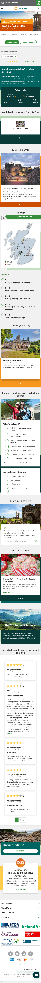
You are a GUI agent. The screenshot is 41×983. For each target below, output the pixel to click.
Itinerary (15, 34)
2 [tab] (19, 204)
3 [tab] (22, 598)
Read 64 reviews (28, 61)
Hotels (23, 34)
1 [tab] (19, 137)
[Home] (20, 8)
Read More (7, 592)
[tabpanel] (20, 126)
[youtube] (17, 953)
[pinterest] (30, 953)
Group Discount (20, 129)
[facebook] (10, 953)
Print (3, 218)
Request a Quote (28, 42)
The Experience (35, 34)
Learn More (20, 890)
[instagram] (23, 953)
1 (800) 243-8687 (11, 2)
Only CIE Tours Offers (20, 870)
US (20, 964)
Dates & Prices (12, 42)
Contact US (20, 851)
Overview (4, 34)
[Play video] (20, 619)
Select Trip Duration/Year (9, 51)
